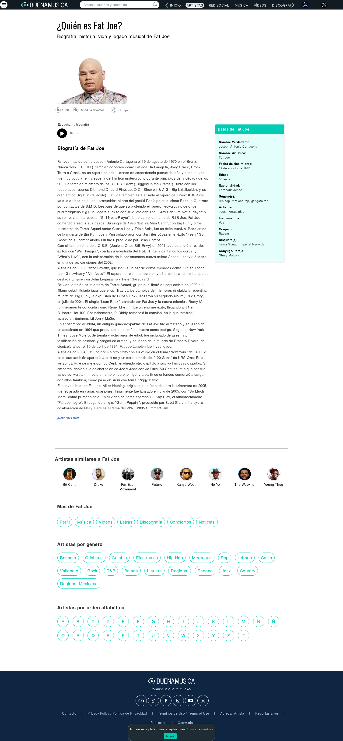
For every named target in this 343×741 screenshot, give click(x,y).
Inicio (175, 5)
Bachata (68, 557)
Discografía (151, 522)
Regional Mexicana (79, 583)
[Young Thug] (274, 474)
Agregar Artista (232, 713)
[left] (167, 5)
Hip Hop (175, 557)
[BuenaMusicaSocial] (141, 700)
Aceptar (170, 736)
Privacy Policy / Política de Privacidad (117, 713)
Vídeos (260, 5)
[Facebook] (166, 700)
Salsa (266, 557)
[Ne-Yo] (215, 474)
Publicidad (158, 722)
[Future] (157, 474)
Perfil (65, 522)
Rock (92, 570)
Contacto (69, 713)
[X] (203, 700)
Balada (131, 570)
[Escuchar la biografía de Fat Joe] (62, 133)
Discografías (284, 5)
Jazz (226, 570)
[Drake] (99, 474)
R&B (111, 570)
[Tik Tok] (153, 700)
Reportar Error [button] (266, 713)
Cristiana (94, 557)
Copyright (185, 722)
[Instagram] (178, 700)
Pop (225, 557)
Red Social (219, 5)
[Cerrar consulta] (150, 4)
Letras (126, 522)
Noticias (207, 522)
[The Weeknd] (245, 474)
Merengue (202, 557)
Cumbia (119, 557)
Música (241, 5)
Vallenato (69, 570)
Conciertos (180, 522)
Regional (179, 570)
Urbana (245, 557)
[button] (122, 110)
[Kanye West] (186, 474)
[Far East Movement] (128, 474)
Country (248, 570)
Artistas (195, 5)
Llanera (154, 570)
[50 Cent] (70, 474)
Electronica (147, 557)
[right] (293, 5)
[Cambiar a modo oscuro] (324, 5)
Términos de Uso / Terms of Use (183, 713)
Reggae (205, 570)
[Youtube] (190, 700)
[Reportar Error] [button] (68, 418)
